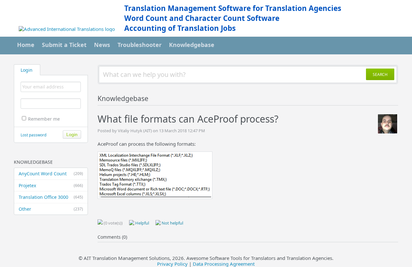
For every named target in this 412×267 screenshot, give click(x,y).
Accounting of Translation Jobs (180, 28)
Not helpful (172, 223)
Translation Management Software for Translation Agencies (232, 8)
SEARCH (380, 74)
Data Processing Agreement (224, 264)
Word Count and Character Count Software (201, 18)
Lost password (33, 135)
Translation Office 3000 (51, 197)
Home (25, 45)
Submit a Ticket (64, 45)
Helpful (141, 223)
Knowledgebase (191, 45)
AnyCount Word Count (51, 173)
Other (51, 209)
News (102, 45)
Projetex (51, 185)
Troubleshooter (139, 45)
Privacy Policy (172, 264)
